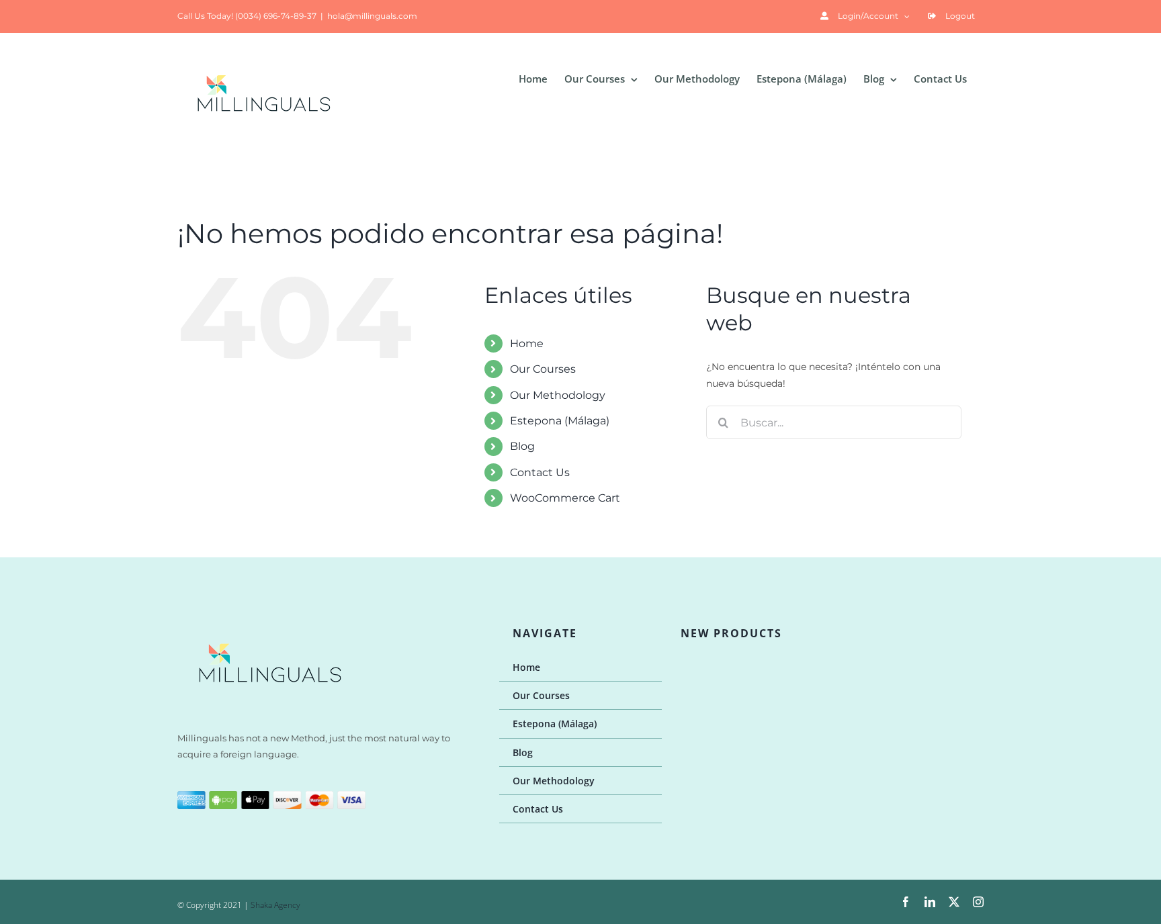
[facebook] (905, 901)
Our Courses (543, 369)
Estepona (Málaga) (559, 420)
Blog (522, 446)
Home (527, 343)
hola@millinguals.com (372, 16)
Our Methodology (557, 395)
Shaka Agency (275, 905)
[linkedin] (929, 901)
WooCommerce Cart (565, 498)
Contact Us (540, 472)
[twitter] (954, 901)
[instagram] (978, 901)
